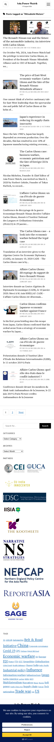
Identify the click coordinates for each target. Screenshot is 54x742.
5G (4, 640)
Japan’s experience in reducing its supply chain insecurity (34, 120)
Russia (41, 683)
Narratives (27, 682)
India (36, 665)
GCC (21, 661)
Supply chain (30, 686)
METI (31, 679)
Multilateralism (12, 682)
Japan (45, 675)
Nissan (36, 683)
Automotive (18, 640)
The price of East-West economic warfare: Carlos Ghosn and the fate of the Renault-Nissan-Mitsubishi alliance (35, 82)
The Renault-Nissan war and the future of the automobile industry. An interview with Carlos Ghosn (26, 41)
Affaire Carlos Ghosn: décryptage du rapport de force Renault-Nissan (34, 272)
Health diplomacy (19, 665)
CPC (18, 651)
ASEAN (9, 640)
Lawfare (21, 679)
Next (21, 412)
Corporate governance (38, 646)
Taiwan (41, 686)
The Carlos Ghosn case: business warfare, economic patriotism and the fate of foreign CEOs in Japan (34, 158)
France (11, 661)
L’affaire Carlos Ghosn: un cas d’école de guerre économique (35, 196)
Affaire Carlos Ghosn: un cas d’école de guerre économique (34, 342)
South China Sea (16, 687)
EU (37, 657)
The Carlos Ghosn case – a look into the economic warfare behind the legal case (35, 236)
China (23, 645)
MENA (27, 679)
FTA (16, 661)
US (37, 691)
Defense (24, 651)
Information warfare (14, 675)
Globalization (42, 661)
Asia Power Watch (27, 3)
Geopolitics (28, 661)
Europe (42, 656)
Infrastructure (33, 675)
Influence (34, 669)
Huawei (29, 665)
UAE (33, 692)
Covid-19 (9, 651)
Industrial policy (14, 670)
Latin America (10, 678)
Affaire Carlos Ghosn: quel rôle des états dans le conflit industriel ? (35, 373)
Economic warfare (19, 656)
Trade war (23, 691)
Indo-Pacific (44, 665)
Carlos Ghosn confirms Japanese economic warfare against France (33, 307)
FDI (5, 661)
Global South (7, 665)
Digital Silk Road (33, 651)
